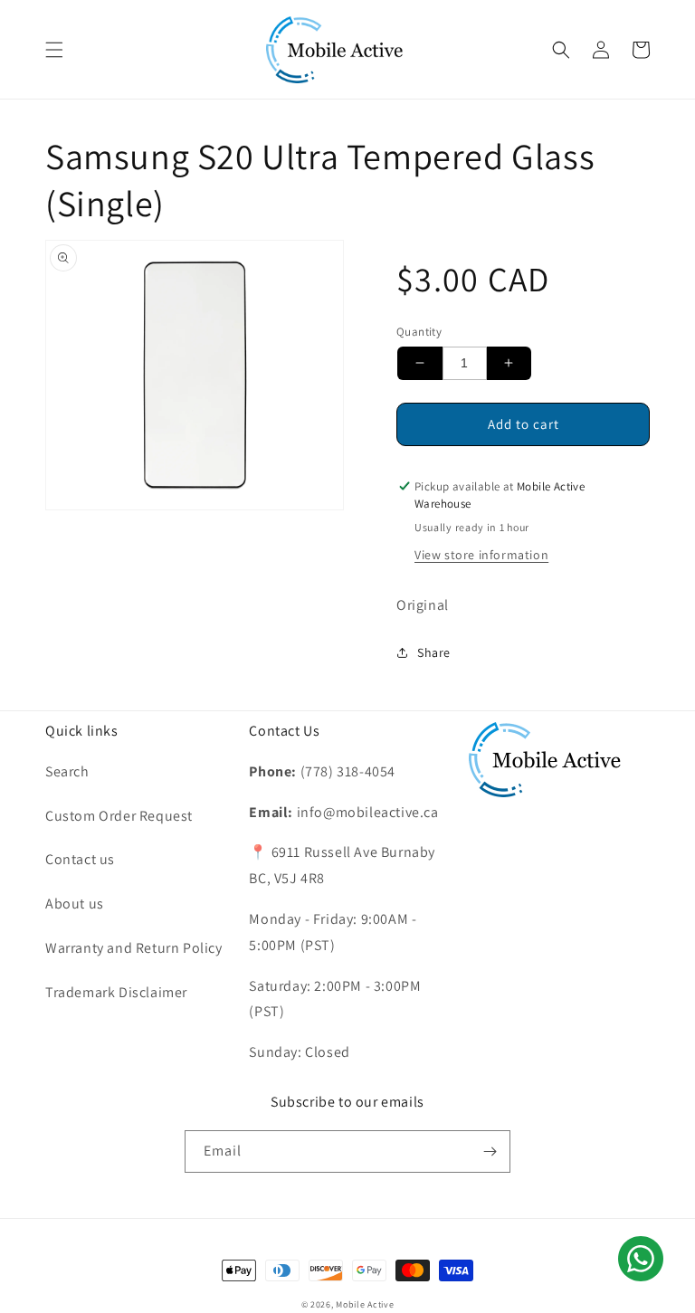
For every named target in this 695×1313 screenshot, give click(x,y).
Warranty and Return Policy (134, 947)
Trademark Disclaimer (116, 992)
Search (67, 771)
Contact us (80, 859)
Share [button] (434, 652)
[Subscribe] (489, 1151)
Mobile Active (365, 1304)
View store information (481, 555)
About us (74, 903)
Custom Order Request (119, 815)
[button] (54, 50)
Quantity (419, 331)
